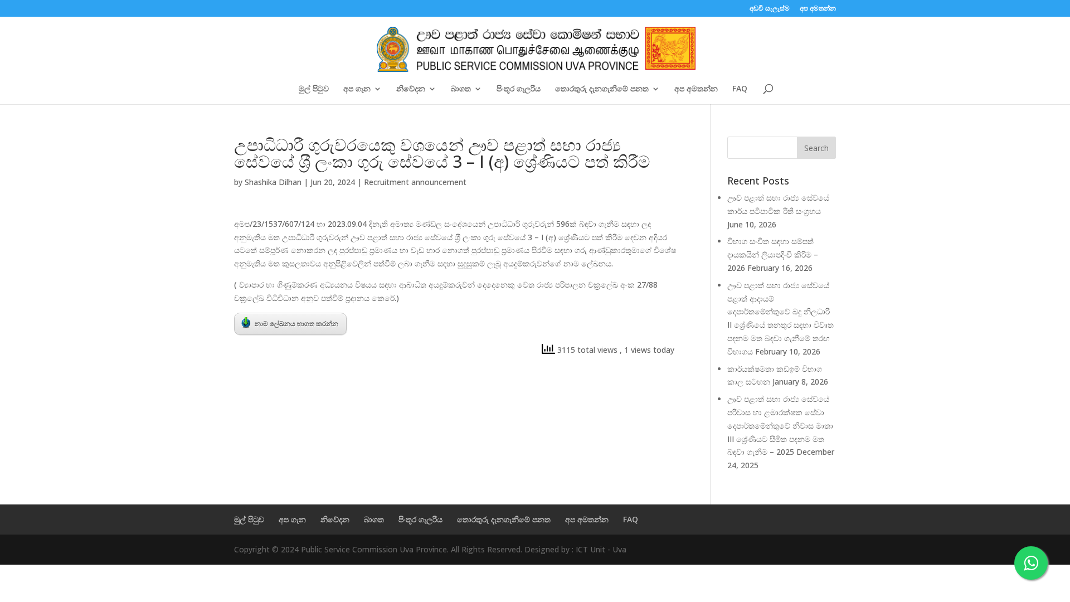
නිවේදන (410, 89)
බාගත (461, 89)
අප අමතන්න (818, 9)
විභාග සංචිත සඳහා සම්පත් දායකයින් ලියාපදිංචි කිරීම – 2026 (772, 254)
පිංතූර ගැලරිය (519, 89)
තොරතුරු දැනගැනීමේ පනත (602, 89)
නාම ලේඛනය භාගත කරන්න (296, 323)
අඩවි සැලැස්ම (770, 9)
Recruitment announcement (415, 182)
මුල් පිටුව (314, 89)
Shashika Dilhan (273, 182)
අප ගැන (357, 89)
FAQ (739, 89)
